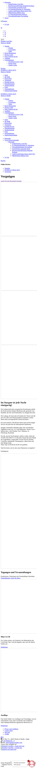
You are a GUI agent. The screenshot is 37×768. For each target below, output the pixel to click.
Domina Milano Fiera (16, 13)
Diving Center (9, 55)
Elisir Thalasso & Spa (11, 56)
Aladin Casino (12, 65)
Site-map (7, 732)
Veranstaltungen (9, 89)
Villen (10, 51)
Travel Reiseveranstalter (12, 140)
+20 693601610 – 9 (9, 741)
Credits (7, 734)
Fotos (6, 87)
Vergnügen (8, 80)
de (1, 27)
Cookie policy (9, 730)
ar (5, 34)
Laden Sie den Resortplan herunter (11, 181)
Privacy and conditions (11, 729)
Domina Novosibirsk (18, 16)
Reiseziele (8, 2)
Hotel (6, 75)
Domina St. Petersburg (19, 9)
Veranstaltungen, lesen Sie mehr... (11, 578)
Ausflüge (7, 58)
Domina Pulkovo (17, 14)
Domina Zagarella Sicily (17, 7)
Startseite (7, 168)
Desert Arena (12, 63)
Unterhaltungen (9, 60)
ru (5, 36)
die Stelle (7, 77)
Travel (6, 18)
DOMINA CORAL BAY (12, 170)
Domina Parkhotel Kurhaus (21, 6)
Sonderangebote (9, 85)
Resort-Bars (8, 78)
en (5, 32)
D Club (7, 24)
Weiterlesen (4, 647)
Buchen (3, 68)
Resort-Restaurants (10, 53)
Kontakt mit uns (9, 82)
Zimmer (7, 46)
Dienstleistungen (10, 84)
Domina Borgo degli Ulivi (19, 11)
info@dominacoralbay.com (14, 742)
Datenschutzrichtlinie (11, 90)
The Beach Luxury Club (15, 62)
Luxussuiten (12, 49)
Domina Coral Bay (15, 4)
